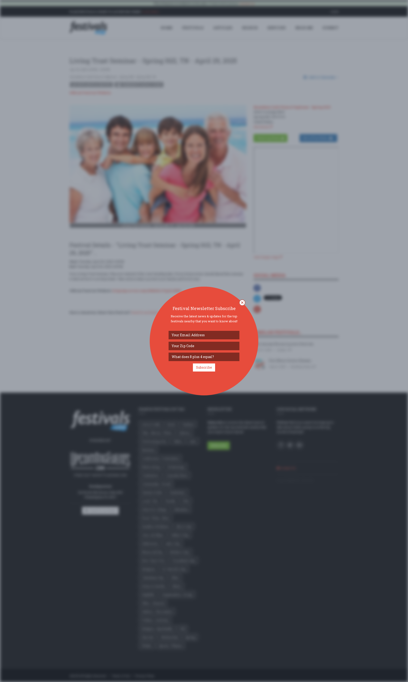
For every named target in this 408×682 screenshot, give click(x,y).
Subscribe (204, 367)
